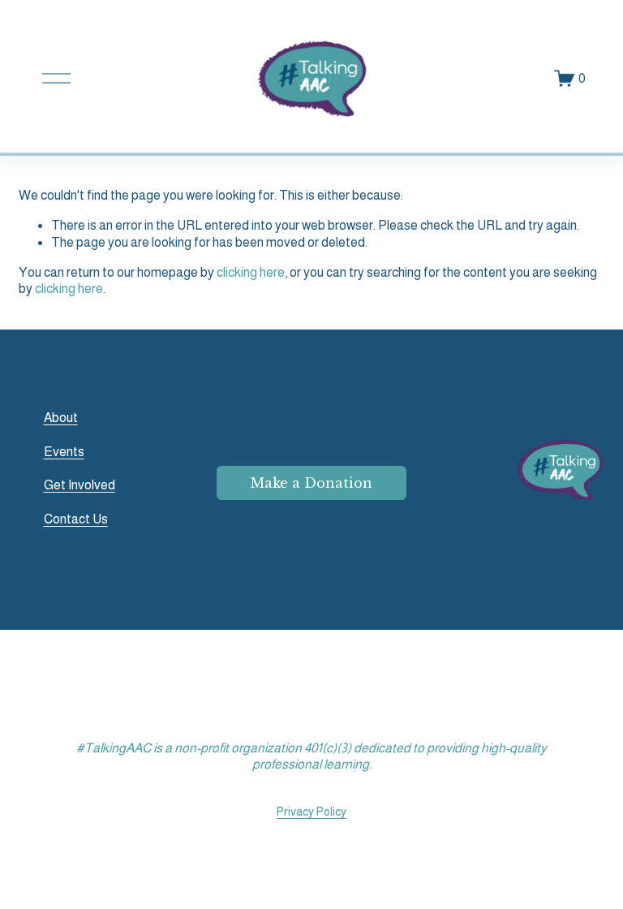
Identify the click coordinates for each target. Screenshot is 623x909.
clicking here (251, 272)
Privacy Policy (311, 811)
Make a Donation (311, 483)
